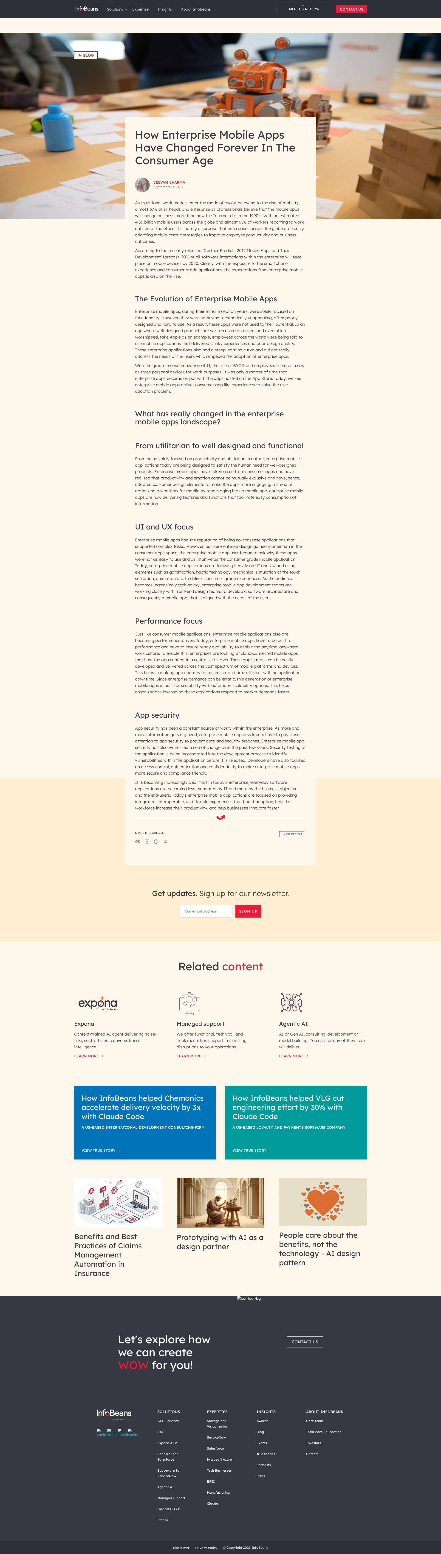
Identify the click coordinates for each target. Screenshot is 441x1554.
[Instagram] (123, 1433)
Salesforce (215, 1448)
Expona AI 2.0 (168, 1443)
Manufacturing (218, 1492)
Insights (165, 9)
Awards (262, 1421)
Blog (88, 55)
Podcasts (264, 1465)
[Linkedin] (133, 1433)
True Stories (266, 1454)
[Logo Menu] (87, 9)
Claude (212, 1503)
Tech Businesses (219, 1470)
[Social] (147, 843)
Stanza (162, 1520)
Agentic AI (165, 1487)
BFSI (211, 1481)
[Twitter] (112, 1433)
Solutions (115, 9)
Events (262, 1443)
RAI (160, 1432)
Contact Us (351, 9)
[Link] (118, 1226)
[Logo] (119, 1415)
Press (261, 1476)
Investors (313, 1443)
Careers (312, 1454)
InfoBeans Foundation (323, 1432)
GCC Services (168, 1421)
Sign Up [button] (248, 911)
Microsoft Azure (219, 1459)
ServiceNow (216, 1437)
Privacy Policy (206, 1548)
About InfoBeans (196, 9)
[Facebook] (102, 1433)
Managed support (171, 1498)
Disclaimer (181, 1548)
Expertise (140, 9)
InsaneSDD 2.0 (168, 1509)
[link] (126, 9)
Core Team (314, 1421)
